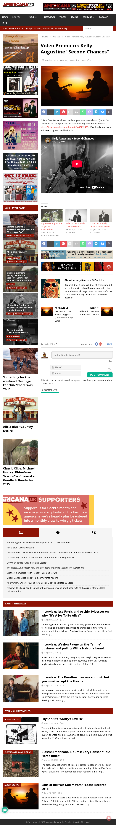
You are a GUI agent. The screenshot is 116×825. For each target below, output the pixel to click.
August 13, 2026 (51, 652)
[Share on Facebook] (44, 112)
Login (109, 343)
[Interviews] (21, 623)
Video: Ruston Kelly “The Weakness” (75, 225)
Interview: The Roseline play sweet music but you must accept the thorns (75, 679)
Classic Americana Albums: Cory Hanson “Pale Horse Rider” (76, 754)
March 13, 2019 (51, 60)
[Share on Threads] (109, 112)
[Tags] (57, 532)
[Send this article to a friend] (70, 112)
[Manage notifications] (108, 818)
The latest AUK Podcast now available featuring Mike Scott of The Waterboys (45, 567)
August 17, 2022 (51, 760)
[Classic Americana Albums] (21, 763)
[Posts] (21, 532)
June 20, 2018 (50, 793)
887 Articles (98, 280)
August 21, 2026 (22, 236)
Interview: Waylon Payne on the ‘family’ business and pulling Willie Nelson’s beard (73, 646)
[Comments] (94, 532)
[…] (50, 634)
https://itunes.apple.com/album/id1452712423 (64, 127)
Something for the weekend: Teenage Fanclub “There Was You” (20, 229)
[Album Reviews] (21, 730)
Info (4, 23)
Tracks (74, 17)
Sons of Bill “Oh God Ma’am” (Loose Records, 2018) (74, 787)
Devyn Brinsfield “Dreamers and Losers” (18, 331)
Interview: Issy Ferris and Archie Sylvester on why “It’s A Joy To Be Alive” (75, 613)
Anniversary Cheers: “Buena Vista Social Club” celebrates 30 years (40, 582)
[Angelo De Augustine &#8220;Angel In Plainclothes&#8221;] (52, 215)
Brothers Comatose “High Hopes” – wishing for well (32, 572)
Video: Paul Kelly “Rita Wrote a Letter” (100, 225)
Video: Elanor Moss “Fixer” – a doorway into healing (32, 577)
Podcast (103, 17)
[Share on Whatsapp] (83, 112)
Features (32, 17)
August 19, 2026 (51, 619)
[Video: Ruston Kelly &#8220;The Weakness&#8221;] (76, 215)
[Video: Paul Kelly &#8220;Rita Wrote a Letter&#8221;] (101, 215)
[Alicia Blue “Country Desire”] (20, 410)
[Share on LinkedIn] (57, 112)
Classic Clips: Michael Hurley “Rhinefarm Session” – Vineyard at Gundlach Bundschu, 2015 (19, 276)
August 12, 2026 (51, 685)
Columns (87, 17)
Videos (63, 17)
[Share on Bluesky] (102, 112)
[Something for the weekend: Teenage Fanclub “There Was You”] (20, 361)
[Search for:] (98, 28)
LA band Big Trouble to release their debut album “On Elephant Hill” (20, 308)
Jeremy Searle (68, 60)
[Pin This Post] (63, 112)
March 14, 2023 (51, 723)
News (5, 17)
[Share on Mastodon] (89, 112)
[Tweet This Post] (50, 112)
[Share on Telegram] (96, 112)
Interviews (49, 17)
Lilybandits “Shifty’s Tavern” (62, 719)
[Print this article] (76, 112)
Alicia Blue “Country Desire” (17, 253)
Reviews (16, 17)
